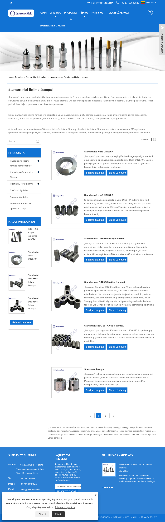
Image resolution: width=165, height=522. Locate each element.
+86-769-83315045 (28, 484)
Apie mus (55, 12)
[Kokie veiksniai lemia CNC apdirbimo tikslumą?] (108, 469)
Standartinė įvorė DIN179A (98, 151)
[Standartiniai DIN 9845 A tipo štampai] (66, 296)
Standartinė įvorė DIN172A (98, 195)
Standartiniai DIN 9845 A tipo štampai (104, 282)
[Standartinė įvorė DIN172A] (66, 209)
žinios (84, 12)
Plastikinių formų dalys (21, 183)
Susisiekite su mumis (52, 25)
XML (135, 517)
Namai (43, 12)
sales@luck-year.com (102, 2)
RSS (127, 517)
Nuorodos (104, 517)
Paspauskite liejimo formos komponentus (44, 77)
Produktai (71, 12)
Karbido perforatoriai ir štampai (21, 174)
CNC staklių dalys (19, 190)
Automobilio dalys (19, 197)
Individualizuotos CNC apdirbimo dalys (21, 206)
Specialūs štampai (94, 369)
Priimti (58, 514)
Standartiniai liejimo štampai (76, 77)
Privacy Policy (149, 517)
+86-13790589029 (129, 2)
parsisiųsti (98, 12)
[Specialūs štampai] (66, 383)
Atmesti (42, 514)
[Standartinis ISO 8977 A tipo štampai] (66, 340)
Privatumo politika (65, 507)
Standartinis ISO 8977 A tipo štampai (104, 325)
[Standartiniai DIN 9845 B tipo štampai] (66, 252)
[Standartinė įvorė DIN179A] (66, 165)
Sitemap (117, 517)
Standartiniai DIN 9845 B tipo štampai (104, 238)
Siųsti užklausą (119, 12)
